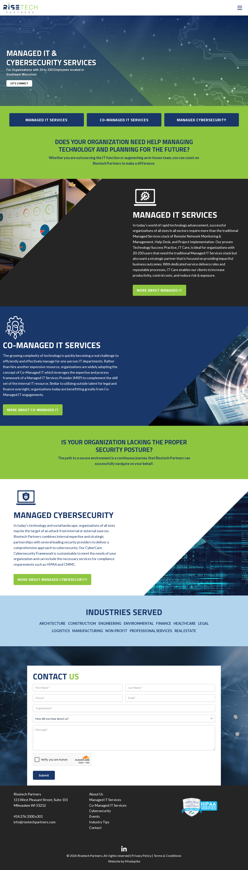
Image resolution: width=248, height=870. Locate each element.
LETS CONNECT (19, 83)
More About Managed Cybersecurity (52, 579)
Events (94, 816)
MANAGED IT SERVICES (46, 120)
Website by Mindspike (124, 861)
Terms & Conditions (167, 855)
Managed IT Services (105, 800)
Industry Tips (99, 822)
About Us (96, 794)
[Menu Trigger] (239, 8)
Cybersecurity (100, 811)
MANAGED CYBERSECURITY (201, 120)
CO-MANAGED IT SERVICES (124, 120)
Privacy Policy (141, 855)
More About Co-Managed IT (33, 409)
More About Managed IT (159, 290)
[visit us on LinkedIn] (124, 849)
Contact (95, 827)
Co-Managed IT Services (108, 805)
